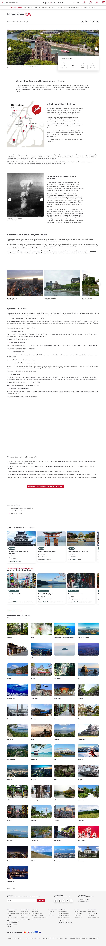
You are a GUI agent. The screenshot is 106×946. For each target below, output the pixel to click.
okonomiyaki (69, 377)
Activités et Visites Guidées (80, 911)
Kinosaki (80, 698)
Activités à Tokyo (78, 913)
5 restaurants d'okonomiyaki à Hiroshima (27, 385)
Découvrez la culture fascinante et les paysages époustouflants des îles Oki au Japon (64, 637)
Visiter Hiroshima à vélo (18, 511)
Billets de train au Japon (37, 913)
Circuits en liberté (14, 591)
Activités (85, 7)
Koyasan (57, 719)
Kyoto (32, 739)
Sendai (56, 820)
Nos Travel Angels (62, 920)
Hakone (9, 678)
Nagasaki (50, 221)
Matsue (56, 739)
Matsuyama (11, 759)
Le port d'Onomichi (16, 513)
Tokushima (81, 840)
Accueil (8, 888)
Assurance (59, 938)
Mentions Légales (17, 938)
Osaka (9, 820)
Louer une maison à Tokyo (63, 913)
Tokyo (9, 861)
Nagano (80, 759)
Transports (28, 7)
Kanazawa (57, 698)
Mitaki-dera (40, 355)
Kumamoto (81, 719)
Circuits (37, 7)
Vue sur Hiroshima (12, 298)
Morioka (56, 759)
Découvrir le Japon (92, 911)
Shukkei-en (32, 334)
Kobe (9, 719)
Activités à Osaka (78, 917)
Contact (10, 938)
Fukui (9, 658)
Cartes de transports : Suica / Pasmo (40, 917)
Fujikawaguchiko (83, 637)
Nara (55, 779)
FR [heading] (72, 2)
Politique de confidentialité (48, 938)
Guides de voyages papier (93, 917)
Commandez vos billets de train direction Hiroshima (45, 486)
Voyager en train (91, 915)
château (18, 345)
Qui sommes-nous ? (11, 911)
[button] (9, 48)
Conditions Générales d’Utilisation (78, 938)
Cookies (66, 938)
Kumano (10, 739)
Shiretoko (81, 820)
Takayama (57, 840)
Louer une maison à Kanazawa (64, 917)
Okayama (57, 800)
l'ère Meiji (79, 139)
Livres (93, 7)
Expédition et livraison (12, 924)
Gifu (55, 658)
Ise (79, 678)
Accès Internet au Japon (72, 7)
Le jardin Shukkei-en (87, 298)
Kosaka (33, 719)
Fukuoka (33, 658)
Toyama (56, 861)
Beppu (33, 637)
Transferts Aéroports (36, 919)
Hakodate (81, 658)
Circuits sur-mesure (24, 917)
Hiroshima (12, 548)
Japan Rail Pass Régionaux (37, 915)
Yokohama (10, 881)
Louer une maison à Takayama (64, 919)
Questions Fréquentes (12, 922)
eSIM (50, 913)
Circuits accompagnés (25, 913)
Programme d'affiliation (12, 917)
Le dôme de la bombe (50, 298)
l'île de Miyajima (63, 134)
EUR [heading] (78, 2)
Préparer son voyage (92, 913)
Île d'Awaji (57, 678)
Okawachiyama (36, 800)
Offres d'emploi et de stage (13, 920)
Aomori (9, 637)
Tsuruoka (81, 861)
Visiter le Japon (16, 7)
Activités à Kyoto (78, 915)
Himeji (33, 678)
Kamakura (34, 698)
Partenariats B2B (11, 919)
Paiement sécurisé (93, 938)
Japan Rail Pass (35, 911)
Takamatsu (34, 840)
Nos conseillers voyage (25, 919)
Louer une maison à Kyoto (63, 915)
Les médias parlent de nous (13, 913)
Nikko (9, 800)
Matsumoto (81, 739)
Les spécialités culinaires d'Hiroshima (22, 508)
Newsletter (9, 915)
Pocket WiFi (51, 915)
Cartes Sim (51, 911)
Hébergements (57, 7)
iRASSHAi (9, 926)
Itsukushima (53, 136)
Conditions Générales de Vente (32, 938)
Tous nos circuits (24, 911)
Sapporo (33, 820)
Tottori (33, 861)
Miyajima (41, 548)
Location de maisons (62, 911)
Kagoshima (11, 698)
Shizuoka (10, 840)
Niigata (80, 779)
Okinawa (81, 800)
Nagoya (33, 779)
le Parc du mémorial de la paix (77, 244)
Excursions (46, 7)
